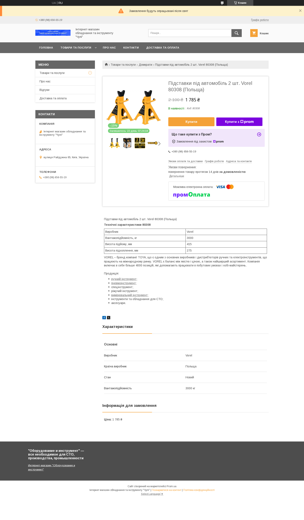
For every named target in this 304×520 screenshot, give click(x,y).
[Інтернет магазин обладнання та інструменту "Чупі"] (53, 34)
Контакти (131, 47)
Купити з (232, 121)
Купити (191, 121)
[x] (108, 318)
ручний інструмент (123, 279)
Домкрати (145, 64)
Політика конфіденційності (199, 490)
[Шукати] (236, 33)
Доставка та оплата (162, 47)
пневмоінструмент (123, 283)
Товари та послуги (75, 47)
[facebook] (104, 318)
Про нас (109, 47)
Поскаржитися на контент (166, 490)
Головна (46, 47)
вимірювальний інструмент (129, 295)
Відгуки (44, 89)
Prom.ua (171, 486)
